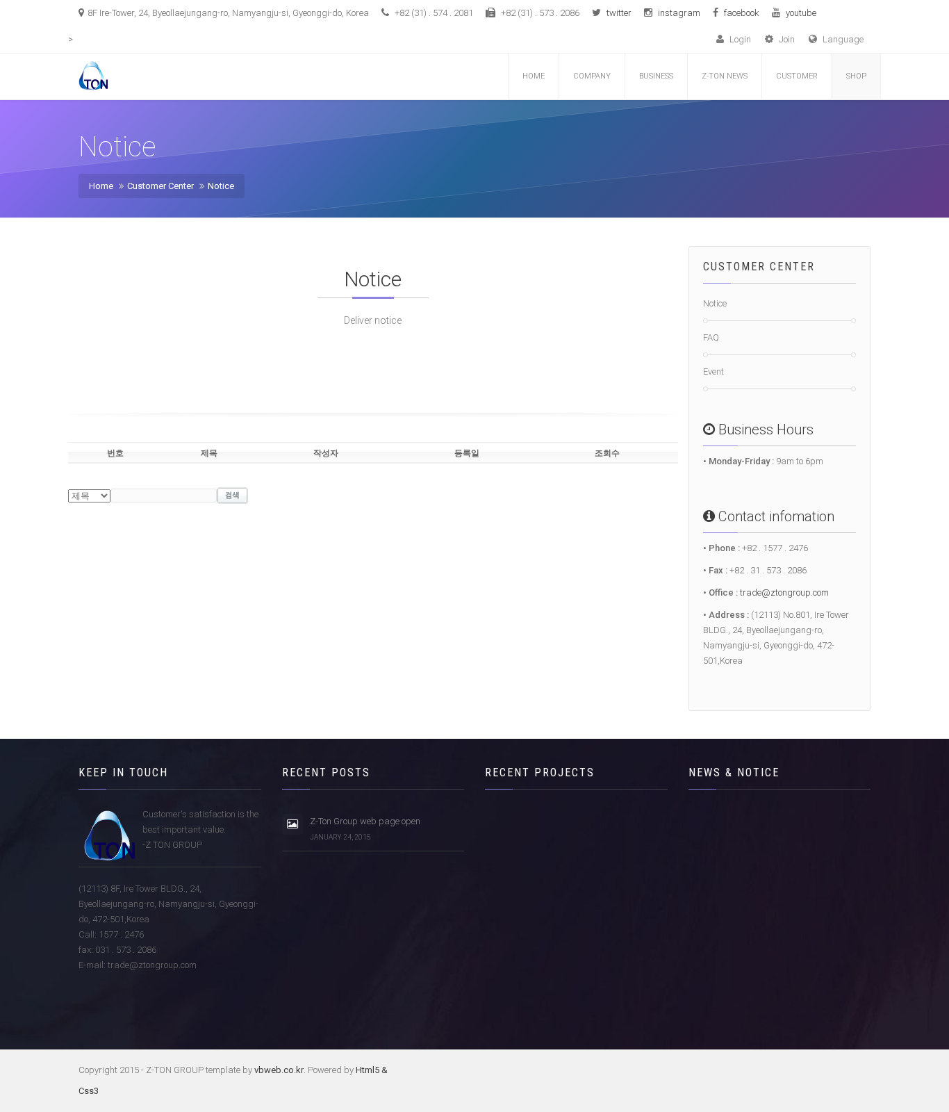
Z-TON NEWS (725, 76)
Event (713, 371)
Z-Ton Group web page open (365, 828)
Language (842, 39)
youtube (801, 13)
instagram (679, 13)
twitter (619, 13)
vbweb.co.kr (279, 1070)
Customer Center (160, 186)
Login (739, 39)
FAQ (711, 337)
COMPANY (592, 76)
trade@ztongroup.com (784, 592)
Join (786, 39)
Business (656, 76)
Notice (221, 186)
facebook (741, 13)
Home (533, 76)
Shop (856, 76)
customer (797, 76)
